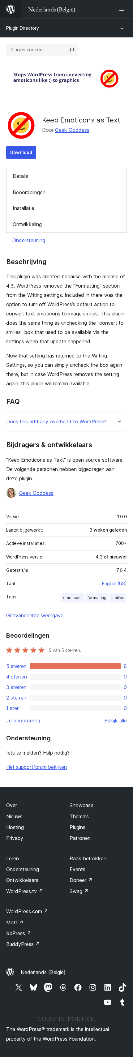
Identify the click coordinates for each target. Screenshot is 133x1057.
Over (11, 805)
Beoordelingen (29, 192)
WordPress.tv (24, 891)
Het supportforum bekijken (36, 767)
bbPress (18, 933)
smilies (117, 597)
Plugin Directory (22, 28)
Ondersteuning (28, 240)
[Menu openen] (123, 9)
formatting (97, 597)
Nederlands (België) (43, 972)
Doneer (81, 880)
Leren (12, 858)
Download (21, 152)
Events (77, 869)
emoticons (73, 597)
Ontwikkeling (27, 224)
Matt (15, 922)
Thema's (79, 816)
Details (20, 176)
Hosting (15, 827)
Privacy (14, 838)
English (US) (114, 583)
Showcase (81, 805)
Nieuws (14, 816)
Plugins (77, 827)
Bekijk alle (115, 720)
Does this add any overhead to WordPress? (56, 422)
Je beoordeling (23, 720)
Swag (79, 891)
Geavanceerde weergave (34, 615)
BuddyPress (23, 944)
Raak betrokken (88, 858)
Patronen (80, 838)
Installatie (23, 208)
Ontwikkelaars (22, 880)
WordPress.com (27, 911)
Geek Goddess (72, 130)
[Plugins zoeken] (72, 50)
